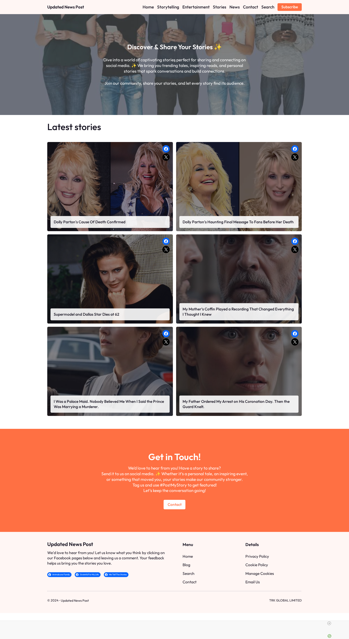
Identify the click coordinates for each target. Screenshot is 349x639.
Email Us (252, 581)
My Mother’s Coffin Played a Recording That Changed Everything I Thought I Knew (238, 312)
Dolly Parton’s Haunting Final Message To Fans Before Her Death (238, 221)
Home (188, 556)
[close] (176, 623)
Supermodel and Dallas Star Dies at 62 (86, 314)
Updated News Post (65, 6)
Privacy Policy (257, 556)
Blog (186, 564)
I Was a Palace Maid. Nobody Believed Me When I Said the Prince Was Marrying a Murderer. (109, 404)
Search (188, 573)
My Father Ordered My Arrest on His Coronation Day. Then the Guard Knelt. (236, 404)
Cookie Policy (256, 564)
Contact (175, 504)
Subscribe (289, 6)
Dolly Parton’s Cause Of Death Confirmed (89, 221)
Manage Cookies (259, 573)
